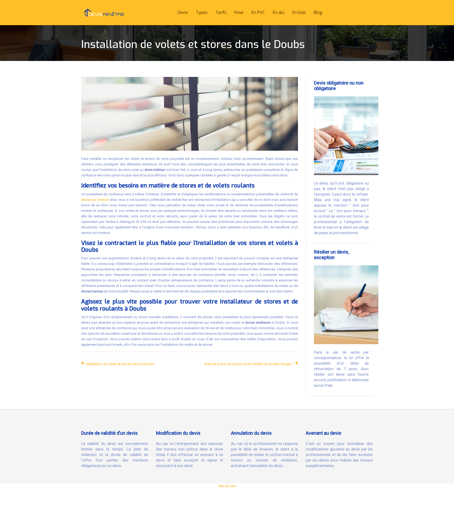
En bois (299, 12)
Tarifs (220, 12)
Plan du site (227, 486)
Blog (318, 12)
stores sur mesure (95, 200)
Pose (239, 12)
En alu (279, 12)
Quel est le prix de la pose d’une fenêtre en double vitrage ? (248, 364)
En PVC (258, 12)
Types (202, 12)
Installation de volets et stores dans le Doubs (120, 364)
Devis (183, 12)
